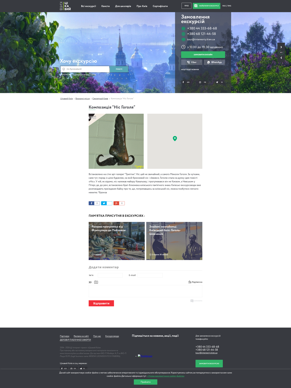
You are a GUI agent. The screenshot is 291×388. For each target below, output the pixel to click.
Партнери (64, 336)
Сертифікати (160, 6)
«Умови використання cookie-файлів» (165, 376)
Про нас (97, 336)
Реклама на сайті (81, 336)
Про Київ (142, 6)
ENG (229, 6)
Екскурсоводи (112, 336)
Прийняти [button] (146, 382)
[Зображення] (96, 281)
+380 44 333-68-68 (202, 28)
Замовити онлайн (203, 54)
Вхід (187, 6)
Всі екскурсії (88, 6)
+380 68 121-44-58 (201, 34)
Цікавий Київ (66, 99)
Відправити (101, 303)
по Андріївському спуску (84, 74)
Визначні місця (82, 99)
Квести (105, 6)
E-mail (132, 275)
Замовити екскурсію (209, 363)
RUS (224, 6)
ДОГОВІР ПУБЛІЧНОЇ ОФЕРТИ (75, 340)
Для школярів (123, 6)
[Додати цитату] (91, 281)
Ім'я (91, 275)
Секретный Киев (100, 99)
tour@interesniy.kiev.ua (201, 39)
